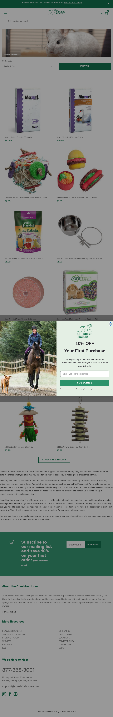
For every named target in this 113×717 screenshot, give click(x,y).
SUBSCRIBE (84, 383)
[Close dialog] (110, 324)
